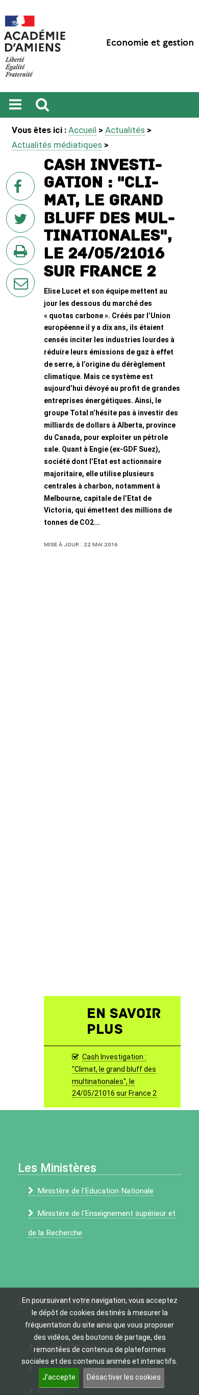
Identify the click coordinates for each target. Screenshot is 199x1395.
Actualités (125, 130)
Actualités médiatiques (57, 145)
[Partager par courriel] (14, 276)
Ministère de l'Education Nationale (95, 1190)
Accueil (82, 130)
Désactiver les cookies (124, 1377)
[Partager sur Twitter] (22, 221)
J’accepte (59, 1377)
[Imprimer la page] (22, 254)
